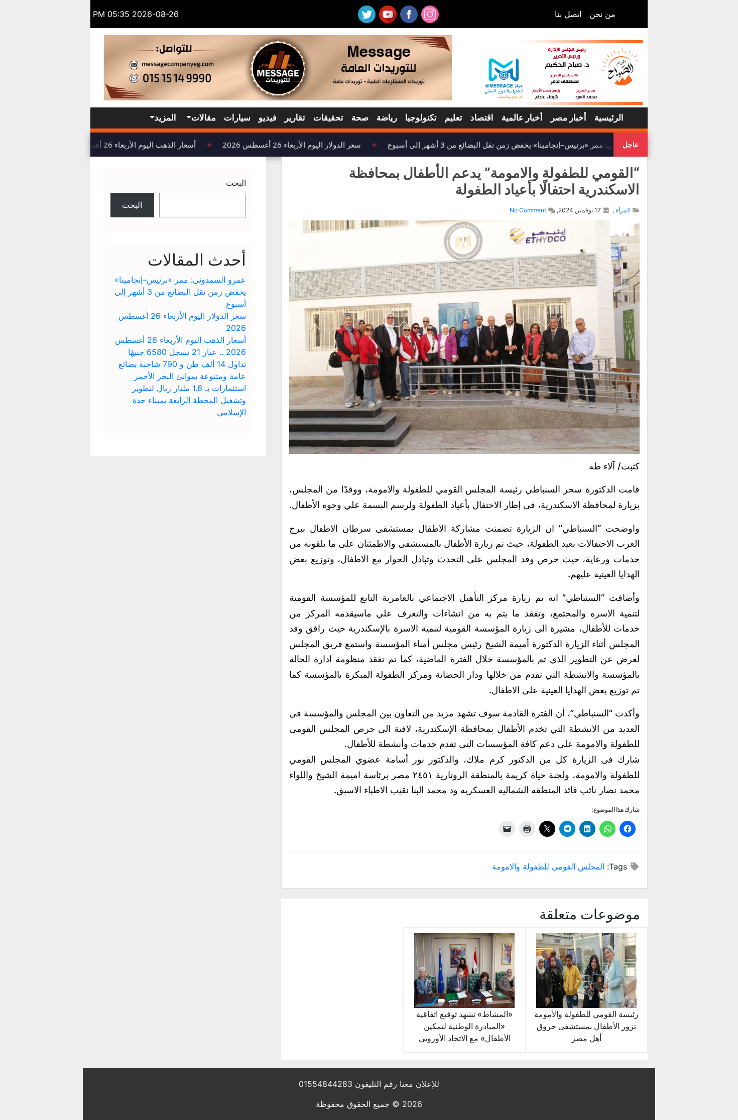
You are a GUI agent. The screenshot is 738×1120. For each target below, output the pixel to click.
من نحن (602, 14)
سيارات (237, 117)
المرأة (623, 210)
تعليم (453, 117)
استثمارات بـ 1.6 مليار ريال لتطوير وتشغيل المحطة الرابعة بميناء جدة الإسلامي (189, 400)
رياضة (387, 117)
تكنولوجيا (421, 117)
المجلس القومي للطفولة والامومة (548, 866)
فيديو (268, 117)
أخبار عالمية (522, 117)
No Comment (528, 210)
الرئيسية (609, 117)
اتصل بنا (568, 14)
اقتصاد (482, 117)
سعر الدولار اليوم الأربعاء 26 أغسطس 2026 (298, 145)
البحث (236, 183)
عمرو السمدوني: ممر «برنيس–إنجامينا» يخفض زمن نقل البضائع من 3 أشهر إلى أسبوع (529, 145)
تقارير (295, 117)
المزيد (165, 117)
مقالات (203, 117)
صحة (359, 117)
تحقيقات (328, 117)
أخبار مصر (568, 117)
